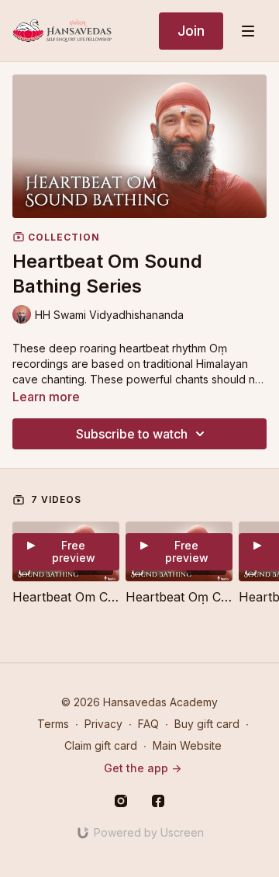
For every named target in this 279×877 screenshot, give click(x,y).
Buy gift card (206, 723)
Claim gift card (100, 745)
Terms (53, 723)
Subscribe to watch (132, 434)
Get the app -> (142, 768)
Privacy (103, 723)
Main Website (187, 745)
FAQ (148, 723)
